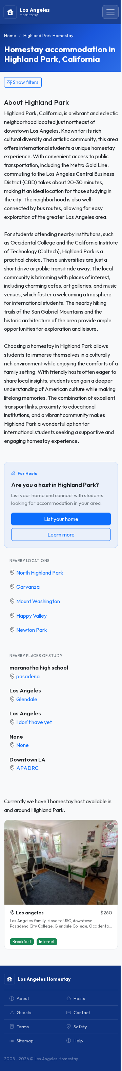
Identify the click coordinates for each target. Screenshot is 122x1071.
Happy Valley (31, 615)
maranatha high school (38, 667)
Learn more (61, 534)
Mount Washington (38, 601)
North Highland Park (39, 572)
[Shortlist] (110, 827)
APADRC (27, 768)
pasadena (28, 676)
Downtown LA (27, 759)
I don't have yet (34, 722)
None (16, 736)
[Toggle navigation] (110, 12)
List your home (61, 519)
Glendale (26, 699)
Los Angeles (25, 690)
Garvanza (28, 586)
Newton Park (31, 629)
